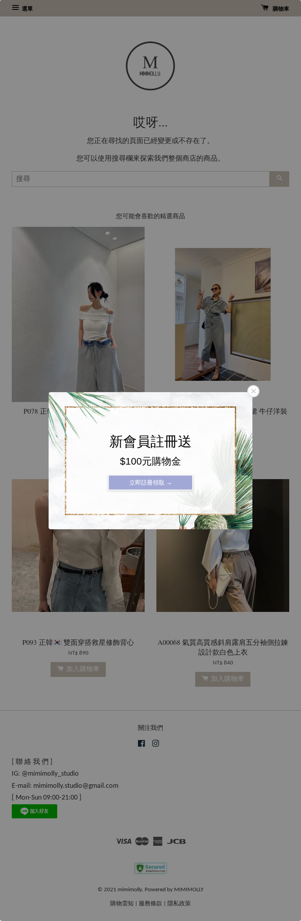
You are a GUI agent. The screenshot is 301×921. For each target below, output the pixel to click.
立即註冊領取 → (150, 482)
